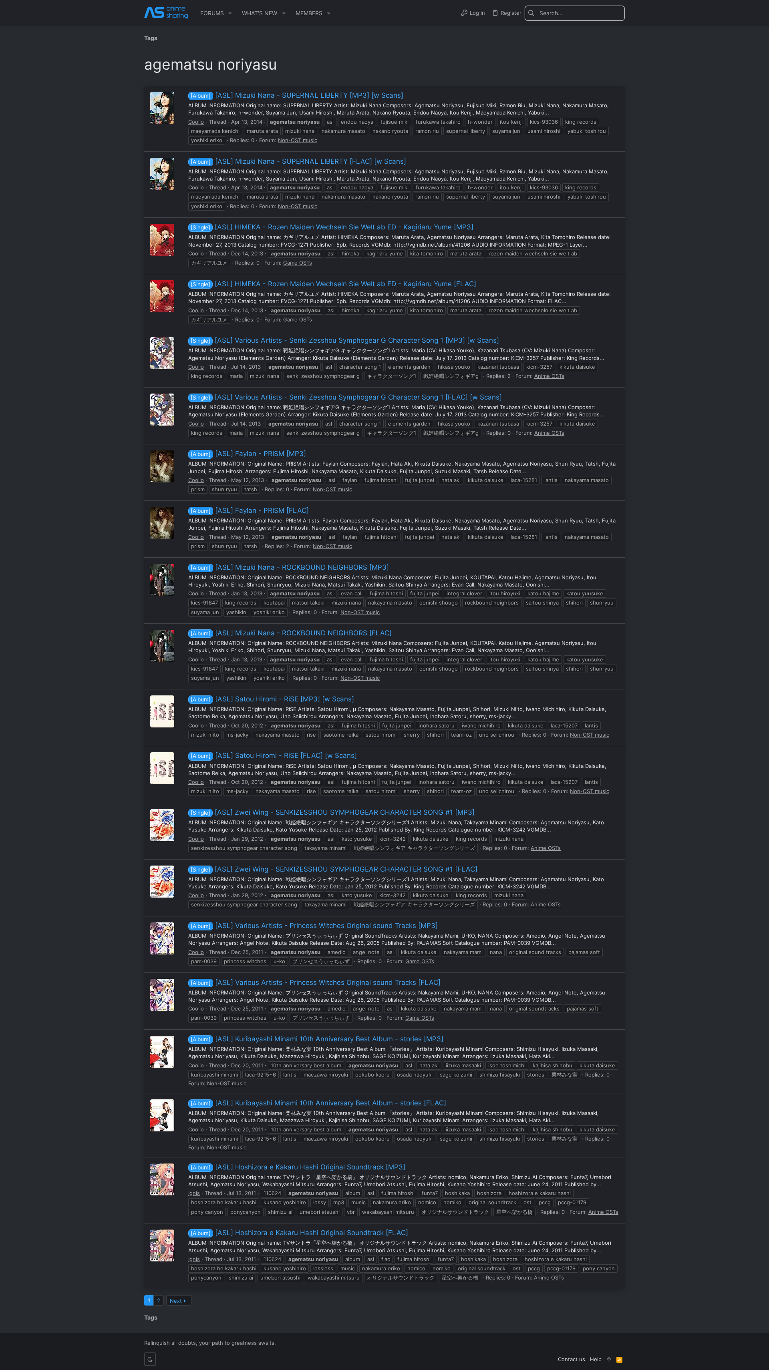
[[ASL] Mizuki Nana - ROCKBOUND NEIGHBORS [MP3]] (162, 580)
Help (596, 1359)
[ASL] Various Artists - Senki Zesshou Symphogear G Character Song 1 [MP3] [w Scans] (345, 340)
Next (176, 1301)
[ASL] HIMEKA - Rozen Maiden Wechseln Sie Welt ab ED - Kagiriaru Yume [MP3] (332, 227)
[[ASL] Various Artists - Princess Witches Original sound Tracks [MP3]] (162, 938)
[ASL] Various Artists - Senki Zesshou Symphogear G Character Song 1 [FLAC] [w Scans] (346, 397)
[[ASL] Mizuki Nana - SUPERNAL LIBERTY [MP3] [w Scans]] (162, 108)
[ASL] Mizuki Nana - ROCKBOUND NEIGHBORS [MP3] (290, 567)
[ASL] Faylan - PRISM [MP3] (248, 454)
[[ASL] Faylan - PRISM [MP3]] (162, 466)
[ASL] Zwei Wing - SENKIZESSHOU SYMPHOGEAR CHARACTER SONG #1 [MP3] (333, 812)
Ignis (194, 1193)
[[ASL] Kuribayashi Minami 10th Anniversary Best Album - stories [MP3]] (162, 1052)
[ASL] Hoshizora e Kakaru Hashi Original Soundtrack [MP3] (298, 1167)
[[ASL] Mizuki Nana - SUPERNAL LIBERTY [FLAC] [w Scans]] (162, 174)
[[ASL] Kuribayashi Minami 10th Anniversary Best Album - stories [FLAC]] (162, 1115)
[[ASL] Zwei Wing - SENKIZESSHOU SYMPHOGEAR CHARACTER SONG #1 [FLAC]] (162, 882)
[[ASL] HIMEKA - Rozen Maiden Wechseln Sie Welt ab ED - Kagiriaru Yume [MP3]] (162, 240)
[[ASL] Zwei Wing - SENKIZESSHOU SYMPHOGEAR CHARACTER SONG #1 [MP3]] (162, 825)
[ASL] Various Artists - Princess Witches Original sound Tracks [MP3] (314, 926)
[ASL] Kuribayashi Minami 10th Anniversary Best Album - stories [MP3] (317, 1039)
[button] (230, 13)
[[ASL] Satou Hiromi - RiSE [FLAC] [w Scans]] (162, 768)
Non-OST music (297, 140)
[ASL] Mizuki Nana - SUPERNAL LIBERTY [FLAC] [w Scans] (298, 161)
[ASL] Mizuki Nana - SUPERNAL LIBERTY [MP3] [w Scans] (297, 95)
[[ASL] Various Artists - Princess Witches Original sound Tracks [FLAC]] (162, 995)
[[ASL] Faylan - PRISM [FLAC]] (162, 523)
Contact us (571, 1359)
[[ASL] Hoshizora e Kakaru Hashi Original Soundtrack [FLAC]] (162, 1245)
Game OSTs (297, 262)
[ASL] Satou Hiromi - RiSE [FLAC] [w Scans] (274, 755)
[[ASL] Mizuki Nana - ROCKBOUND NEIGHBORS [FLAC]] (162, 646)
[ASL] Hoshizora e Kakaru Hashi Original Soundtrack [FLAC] (299, 1233)
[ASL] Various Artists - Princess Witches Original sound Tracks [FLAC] (316, 982)
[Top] (609, 1359)
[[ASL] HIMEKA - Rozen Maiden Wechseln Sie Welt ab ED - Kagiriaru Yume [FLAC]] (162, 296)
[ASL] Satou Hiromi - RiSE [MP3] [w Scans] (272, 699)
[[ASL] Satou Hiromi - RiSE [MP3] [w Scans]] (162, 711)
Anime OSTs (549, 376)
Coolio (196, 122)
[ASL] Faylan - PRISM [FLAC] (250, 510)
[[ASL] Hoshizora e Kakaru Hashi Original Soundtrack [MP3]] (162, 1179)
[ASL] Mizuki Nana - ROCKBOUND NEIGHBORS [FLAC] (291, 633)
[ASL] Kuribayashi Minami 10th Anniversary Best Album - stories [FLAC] (318, 1103)
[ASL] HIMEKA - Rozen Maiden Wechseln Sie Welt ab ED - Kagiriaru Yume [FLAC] (333, 284)
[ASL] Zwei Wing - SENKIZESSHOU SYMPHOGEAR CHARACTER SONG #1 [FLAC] (334, 869)
